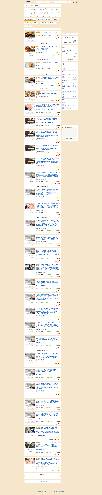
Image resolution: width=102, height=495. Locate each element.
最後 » (51, 478)
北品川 (42, 52)
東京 (39, 2)
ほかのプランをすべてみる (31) (42, 43)
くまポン (38, 112)
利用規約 (40, 491)
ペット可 (59, 39)
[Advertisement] (70, 11)
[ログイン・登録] (73, 2)
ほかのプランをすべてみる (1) (42, 74)
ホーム (27, 5)
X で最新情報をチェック (70, 59)
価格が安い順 (38, 16)
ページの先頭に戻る (42, 481)
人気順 (33, 16)
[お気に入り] (76, 2)
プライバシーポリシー (47, 491)
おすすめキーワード (70, 37)
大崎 (42, 35)
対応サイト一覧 (70, 34)
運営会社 (62, 491)
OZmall (38, 52)
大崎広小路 (42, 83)
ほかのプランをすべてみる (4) (42, 88)
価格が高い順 (44, 16)
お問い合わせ (56, 491)
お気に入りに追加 (30, 40)
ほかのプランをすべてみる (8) (42, 59)
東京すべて (31, 5)
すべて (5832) (64, 66)
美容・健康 (58, 112)
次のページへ (41, 474)
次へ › (47, 478)
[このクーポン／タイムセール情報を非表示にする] (60, 32)
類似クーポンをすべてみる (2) (42, 186)
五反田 (42, 97)
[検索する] (69, 2)
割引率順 (49, 16)
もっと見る (74, 56)
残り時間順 (54, 16)
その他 (57, 9)
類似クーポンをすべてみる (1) (42, 217)
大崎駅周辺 (37, 5)
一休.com (38, 35)
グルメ (58, 35)
